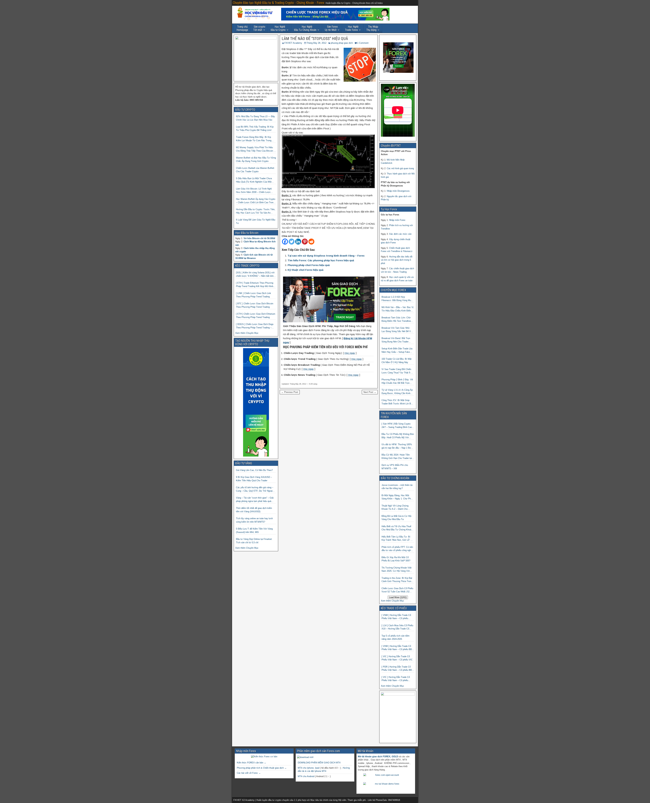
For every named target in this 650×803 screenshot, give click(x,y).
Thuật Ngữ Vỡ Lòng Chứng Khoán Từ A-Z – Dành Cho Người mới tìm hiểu (395, 507)
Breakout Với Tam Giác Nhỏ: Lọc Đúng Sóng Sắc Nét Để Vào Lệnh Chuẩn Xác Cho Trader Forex (397, 330)
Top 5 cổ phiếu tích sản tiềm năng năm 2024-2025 (395, 637)
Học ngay (349, 353)
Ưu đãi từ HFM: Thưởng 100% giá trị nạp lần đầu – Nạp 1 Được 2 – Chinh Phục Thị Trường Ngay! (398, 446)
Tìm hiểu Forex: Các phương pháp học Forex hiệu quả (321, 260)
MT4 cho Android (306, 776)
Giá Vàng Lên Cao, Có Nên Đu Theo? (254, 470)
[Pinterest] (305, 242)
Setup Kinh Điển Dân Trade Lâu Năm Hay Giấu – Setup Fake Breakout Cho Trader (397, 350)
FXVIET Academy (293, 43)
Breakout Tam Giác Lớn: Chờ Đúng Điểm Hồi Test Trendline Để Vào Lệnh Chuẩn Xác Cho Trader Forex (396, 319)
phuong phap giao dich (342, 43)
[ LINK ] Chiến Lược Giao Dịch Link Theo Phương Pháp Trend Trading (253, 295)
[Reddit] (311, 242)
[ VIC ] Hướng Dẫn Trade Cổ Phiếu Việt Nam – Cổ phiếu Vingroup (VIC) (396, 679)
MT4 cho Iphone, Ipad (308, 768)
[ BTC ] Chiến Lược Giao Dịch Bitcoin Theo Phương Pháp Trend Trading (254, 305)
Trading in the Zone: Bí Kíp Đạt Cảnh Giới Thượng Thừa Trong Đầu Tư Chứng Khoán (397, 580)
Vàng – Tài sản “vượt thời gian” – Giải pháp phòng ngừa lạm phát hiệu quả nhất (255, 499)
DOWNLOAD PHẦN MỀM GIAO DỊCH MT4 (319, 762)
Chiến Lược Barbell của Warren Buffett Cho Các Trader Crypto (255, 170)
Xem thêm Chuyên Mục (246, 333)
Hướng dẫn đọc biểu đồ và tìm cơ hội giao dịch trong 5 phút (396, 260)
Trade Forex (352, 28)
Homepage (242, 28)
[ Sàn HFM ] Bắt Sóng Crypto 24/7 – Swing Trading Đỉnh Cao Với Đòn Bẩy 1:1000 (397, 425)
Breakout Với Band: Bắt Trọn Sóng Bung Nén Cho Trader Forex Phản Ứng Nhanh (396, 340)
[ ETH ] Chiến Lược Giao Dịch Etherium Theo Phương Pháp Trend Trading (255, 316)
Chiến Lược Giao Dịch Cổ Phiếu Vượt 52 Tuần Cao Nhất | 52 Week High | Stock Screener (397, 590)
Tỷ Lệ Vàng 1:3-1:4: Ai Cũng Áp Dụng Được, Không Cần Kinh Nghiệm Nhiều (397, 392)
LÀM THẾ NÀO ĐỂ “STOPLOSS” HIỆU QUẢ (315, 38)
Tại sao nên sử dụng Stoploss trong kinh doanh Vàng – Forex (326, 255)
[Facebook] (285, 242)
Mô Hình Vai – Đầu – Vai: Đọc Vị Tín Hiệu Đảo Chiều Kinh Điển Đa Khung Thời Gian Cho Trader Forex (398, 309)
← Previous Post (289, 392)
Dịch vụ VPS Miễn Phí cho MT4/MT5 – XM (395, 467)
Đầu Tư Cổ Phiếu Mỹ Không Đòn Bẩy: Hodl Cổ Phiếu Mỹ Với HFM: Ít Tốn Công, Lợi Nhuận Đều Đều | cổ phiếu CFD (398, 436)
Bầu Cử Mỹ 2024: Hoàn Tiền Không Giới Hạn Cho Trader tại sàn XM (397, 456)
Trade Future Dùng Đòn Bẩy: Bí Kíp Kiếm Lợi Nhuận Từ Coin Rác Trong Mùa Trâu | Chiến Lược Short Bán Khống (253, 139)
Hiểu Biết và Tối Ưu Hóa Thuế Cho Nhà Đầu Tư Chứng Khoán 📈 (397, 528)
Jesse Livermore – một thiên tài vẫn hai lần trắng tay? (397, 487)
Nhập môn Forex (397, 220)
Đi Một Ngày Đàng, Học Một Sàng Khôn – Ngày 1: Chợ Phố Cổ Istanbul (397, 497)
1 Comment (363, 43)
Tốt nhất (259, 28)
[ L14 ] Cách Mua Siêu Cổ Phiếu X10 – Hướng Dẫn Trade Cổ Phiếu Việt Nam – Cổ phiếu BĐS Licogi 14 (397, 627)
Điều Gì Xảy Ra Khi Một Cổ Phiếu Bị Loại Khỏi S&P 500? (396, 559)
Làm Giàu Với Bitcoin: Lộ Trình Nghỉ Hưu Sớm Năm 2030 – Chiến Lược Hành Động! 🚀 (254, 190)
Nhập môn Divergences (398, 191)
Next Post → (369, 392)
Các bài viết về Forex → (249, 773)
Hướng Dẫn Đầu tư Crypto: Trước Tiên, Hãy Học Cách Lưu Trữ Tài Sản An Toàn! (255, 211)
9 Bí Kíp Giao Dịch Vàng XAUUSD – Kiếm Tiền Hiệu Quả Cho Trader (254, 479)
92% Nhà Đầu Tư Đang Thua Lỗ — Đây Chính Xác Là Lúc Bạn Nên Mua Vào (255, 118)
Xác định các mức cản (400, 234)
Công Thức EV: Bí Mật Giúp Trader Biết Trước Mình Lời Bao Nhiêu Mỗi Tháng (397, 402)
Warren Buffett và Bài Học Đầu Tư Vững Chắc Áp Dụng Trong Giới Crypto (256, 159)
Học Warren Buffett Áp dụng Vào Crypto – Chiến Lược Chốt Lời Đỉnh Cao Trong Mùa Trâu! (255, 201)
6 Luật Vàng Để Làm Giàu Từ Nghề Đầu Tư (255, 221)
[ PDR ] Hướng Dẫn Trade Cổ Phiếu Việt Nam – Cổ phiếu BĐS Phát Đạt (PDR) (397, 668)
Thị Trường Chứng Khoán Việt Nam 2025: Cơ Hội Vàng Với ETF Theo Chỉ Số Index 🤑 (396, 569)
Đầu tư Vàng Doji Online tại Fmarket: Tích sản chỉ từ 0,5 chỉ (254, 541)
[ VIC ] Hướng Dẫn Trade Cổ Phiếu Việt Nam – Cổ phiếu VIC (397, 658)
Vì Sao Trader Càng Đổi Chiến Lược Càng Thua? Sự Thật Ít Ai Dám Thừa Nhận (397, 371)
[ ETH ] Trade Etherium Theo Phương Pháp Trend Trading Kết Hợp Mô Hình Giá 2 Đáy (254, 285)
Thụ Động (372, 28)
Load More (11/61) (398, 597)
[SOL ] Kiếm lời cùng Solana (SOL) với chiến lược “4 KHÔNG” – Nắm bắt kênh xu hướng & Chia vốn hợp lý (255, 274)
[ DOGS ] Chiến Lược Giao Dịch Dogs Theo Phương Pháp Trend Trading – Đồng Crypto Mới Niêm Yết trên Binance (256, 326)
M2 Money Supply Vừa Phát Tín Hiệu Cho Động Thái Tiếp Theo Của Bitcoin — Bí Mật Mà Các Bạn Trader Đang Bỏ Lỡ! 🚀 (256, 149)
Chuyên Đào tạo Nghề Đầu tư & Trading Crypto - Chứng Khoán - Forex (278, 3)
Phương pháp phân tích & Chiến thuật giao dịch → (262, 768)
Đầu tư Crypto (278, 28)
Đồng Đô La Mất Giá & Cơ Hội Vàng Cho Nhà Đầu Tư (396, 518)
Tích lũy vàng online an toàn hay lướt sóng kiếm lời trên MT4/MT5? (254, 520)
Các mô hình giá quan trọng (400, 168)
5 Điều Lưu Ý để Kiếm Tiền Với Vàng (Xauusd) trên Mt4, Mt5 (254, 530)
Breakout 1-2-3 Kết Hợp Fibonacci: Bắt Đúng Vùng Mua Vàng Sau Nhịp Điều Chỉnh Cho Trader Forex (397, 299)
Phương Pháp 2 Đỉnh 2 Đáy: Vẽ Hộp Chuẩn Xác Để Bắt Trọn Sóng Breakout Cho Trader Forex (398, 381)
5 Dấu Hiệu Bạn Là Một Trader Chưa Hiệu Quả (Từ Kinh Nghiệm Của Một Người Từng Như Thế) (254, 180)
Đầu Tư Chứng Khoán (305, 28)
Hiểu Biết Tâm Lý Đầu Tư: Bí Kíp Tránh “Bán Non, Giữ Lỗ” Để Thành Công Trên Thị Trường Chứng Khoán (397, 538)
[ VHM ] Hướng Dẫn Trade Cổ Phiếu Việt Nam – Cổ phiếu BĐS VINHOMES (397, 648)
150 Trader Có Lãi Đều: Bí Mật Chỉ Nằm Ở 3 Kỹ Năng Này (396, 361)
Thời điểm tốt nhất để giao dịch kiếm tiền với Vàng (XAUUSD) (254, 510)
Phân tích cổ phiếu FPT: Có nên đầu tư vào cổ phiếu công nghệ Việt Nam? (397, 549)
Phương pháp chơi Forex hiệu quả (309, 265)
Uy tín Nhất (331, 28)
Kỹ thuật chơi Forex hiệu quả (305, 269)
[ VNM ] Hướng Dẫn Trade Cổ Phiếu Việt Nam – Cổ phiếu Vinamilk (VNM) (396, 617)
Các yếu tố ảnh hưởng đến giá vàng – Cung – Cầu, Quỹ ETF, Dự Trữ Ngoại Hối (254, 489)
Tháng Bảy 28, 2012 (316, 43)
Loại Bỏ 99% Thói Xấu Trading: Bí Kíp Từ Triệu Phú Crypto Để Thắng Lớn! (255, 128)
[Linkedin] (298, 242)
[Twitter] (292, 242)
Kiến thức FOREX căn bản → (251, 762)
